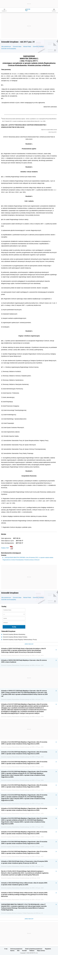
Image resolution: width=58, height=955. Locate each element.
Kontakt (24, 950)
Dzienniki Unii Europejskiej (8, 48)
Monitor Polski (27, 46)
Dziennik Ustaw (17, 46)
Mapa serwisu (41, 950)
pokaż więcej (28, 918)
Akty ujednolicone (6, 46)
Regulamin (48, 949)
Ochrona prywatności (16, 949)
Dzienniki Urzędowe (38, 46)
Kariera (12, 950)
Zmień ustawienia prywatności (33, 949)
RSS (18, 950)
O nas (5, 949)
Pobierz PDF (5, 548)
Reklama (32, 950)
